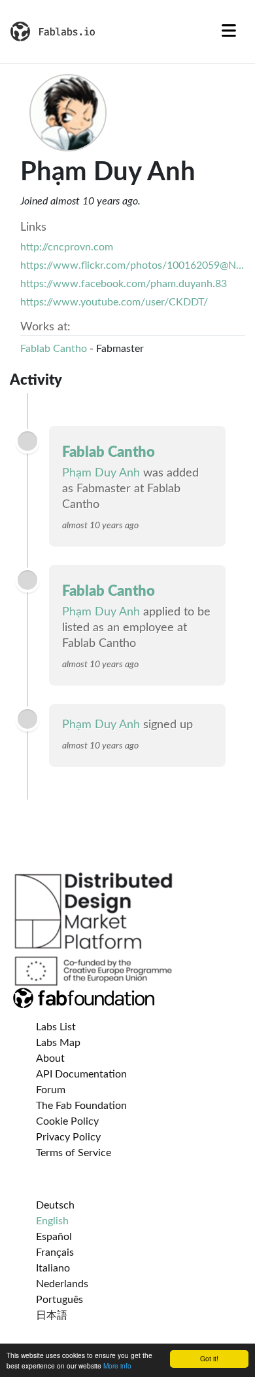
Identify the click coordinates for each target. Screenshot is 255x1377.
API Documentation (81, 1074)
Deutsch (55, 1205)
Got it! (209, 1358)
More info (117, 1365)
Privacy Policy (68, 1137)
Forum (50, 1090)
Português (59, 1299)
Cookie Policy (67, 1121)
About (50, 1058)
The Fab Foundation (81, 1105)
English (52, 1221)
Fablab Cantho (53, 348)
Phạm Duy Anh (101, 473)
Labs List (56, 1027)
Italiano (53, 1268)
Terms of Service (73, 1153)
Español (54, 1237)
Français (55, 1252)
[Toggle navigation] (229, 31)
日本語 (51, 1315)
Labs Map (58, 1043)
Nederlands (62, 1284)
